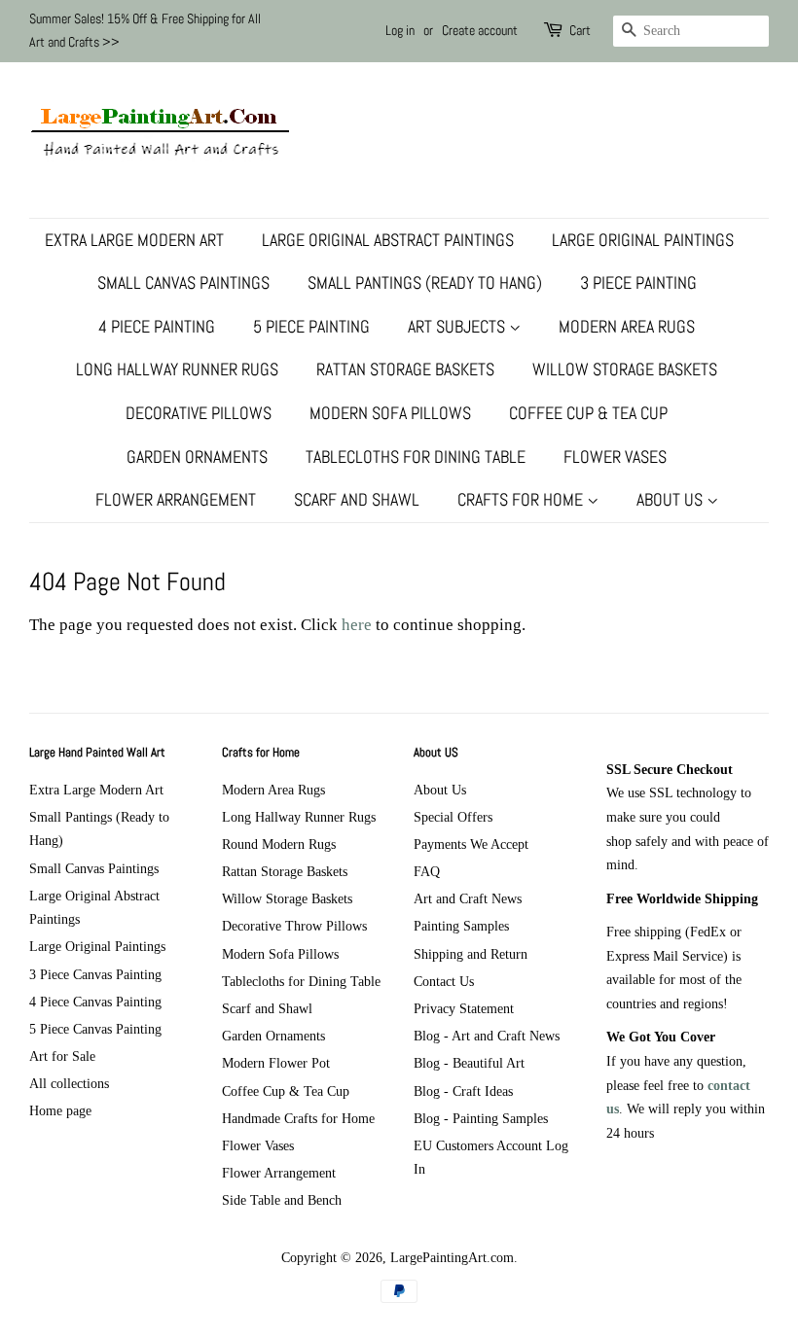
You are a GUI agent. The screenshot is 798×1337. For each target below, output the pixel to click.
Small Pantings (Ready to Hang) (425, 282)
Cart (580, 30)
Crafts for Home (522, 499)
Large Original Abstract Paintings (388, 240)
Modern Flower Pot (276, 1063)
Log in (400, 30)
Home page (60, 1110)
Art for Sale (62, 1056)
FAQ (427, 871)
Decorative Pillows (199, 413)
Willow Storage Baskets (624, 369)
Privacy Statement (464, 1008)
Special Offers (453, 817)
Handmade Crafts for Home (298, 1118)
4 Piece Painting (156, 326)
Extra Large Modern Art (134, 240)
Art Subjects (458, 326)
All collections (69, 1083)
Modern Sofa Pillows (390, 413)
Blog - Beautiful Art (469, 1063)
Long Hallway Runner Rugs (177, 369)
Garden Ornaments (197, 456)
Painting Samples (461, 925)
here (357, 625)
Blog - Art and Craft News (487, 1035)
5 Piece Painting (311, 326)
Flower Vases (615, 456)
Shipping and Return (470, 954)
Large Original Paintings (643, 240)
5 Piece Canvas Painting (95, 1029)
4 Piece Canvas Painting (95, 1001)
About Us (671, 499)
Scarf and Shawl (356, 499)
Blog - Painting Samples (481, 1118)
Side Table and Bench (282, 1200)
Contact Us (444, 981)
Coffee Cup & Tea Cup (588, 413)
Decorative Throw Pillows (294, 925)
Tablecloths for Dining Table (416, 456)
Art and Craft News (468, 898)
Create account (480, 30)
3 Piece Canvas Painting (95, 974)
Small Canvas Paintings (183, 282)
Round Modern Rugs (279, 844)
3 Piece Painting (638, 282)
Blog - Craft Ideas (463, 1091)
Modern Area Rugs (627, 326)
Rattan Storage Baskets (405, 369)
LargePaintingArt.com (452, 1257)
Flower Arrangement (175, 499)
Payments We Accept (471, 844)
